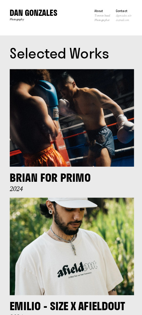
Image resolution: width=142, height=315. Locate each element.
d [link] (116, 15)
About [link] (98, 11)
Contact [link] (121, 11)
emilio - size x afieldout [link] (67, 306)
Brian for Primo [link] (50, 178)
